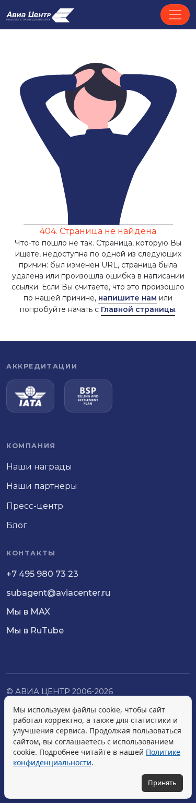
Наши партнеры (41, 486)
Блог (16, 525)
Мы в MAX (28, 612)
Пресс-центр (34, 506)
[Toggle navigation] (175, 14)
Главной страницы (138, 309)
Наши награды (39, 467)
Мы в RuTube (35, 630)
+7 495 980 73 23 (42, 574)
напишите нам (127, 298)
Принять (162, 782)
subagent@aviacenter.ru (58, 593)
